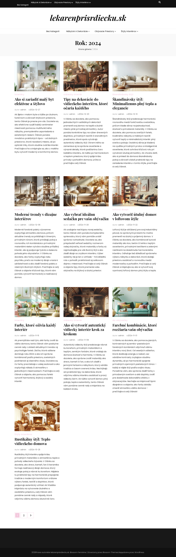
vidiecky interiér (73, 94)
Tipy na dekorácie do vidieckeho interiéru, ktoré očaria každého (86, 103)
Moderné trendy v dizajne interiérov (36, 216)
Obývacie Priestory (62, 2)
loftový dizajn (120, 209)
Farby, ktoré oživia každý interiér (35, 327)
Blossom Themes (110, 552)
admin (23, 109)
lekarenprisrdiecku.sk (88, 17)
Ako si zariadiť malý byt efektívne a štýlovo (34, 101)
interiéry (19, 94)
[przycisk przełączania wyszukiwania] (160, 2)
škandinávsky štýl (122, 94)
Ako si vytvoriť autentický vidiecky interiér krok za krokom (85, 329)
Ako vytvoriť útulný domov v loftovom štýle (134, 216)
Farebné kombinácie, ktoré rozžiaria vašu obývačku (134, 327)
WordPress (139, 552)
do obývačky (71, 209)
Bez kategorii (22, 5)
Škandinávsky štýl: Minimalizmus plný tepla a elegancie (134, 103)
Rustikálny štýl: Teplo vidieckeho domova (32, 441)
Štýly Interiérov (82, 2)
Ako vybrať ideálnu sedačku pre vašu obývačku (86, 216)
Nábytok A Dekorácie (40, 2)
